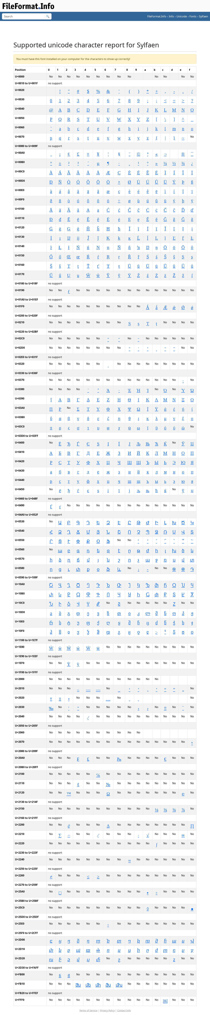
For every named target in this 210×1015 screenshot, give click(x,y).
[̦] (108, 365)
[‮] (183, 699)
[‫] (156, 699)
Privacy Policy (107, 1010)
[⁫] (156, 733)
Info (171, 16)
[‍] (174, 680)
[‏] (192, 680)
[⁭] (174, 733)
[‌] (165, 680)
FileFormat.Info (156, 16)
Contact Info (124, 1010)
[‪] (147, 699)
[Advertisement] (107, 31)
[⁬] (165, 733)
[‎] (183, 680)
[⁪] (147, 733)
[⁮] (183, 733)
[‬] (165, 699)
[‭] (174, 699)
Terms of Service (88, 1010)
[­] (174, 154)
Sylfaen (203, 16)
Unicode (182, 16)
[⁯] (192, 733)
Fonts (192, 16)
